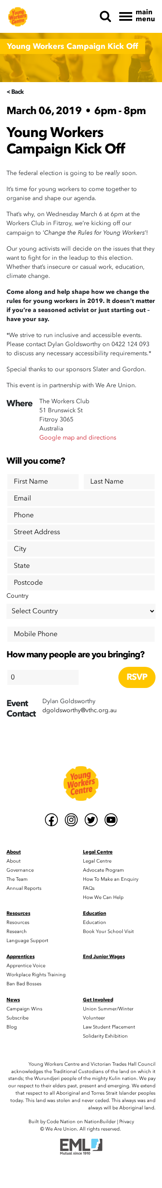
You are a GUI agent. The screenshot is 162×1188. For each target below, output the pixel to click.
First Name (31, 481)
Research (16, 931)
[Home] (18, 16)
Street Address (37, 532)
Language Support (27, 940)
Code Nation (61, 1121)
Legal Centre (97, 861)
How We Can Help (103, 897)
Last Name (107, 481)
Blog (11, 1027)
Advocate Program (103, 870)
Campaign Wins (24, 1009)
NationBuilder (100, 1121)
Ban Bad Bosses (23, 984)
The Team (17, 879)
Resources (17, 922)
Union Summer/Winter (108, 1009)
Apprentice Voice (25, 965)
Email (22, 498)
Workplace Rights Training (36, 974)
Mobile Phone (35, 634)
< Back (14, 92)
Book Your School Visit (108, 931)
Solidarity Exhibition (105, 1036)
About (13, 861)
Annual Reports (23, 888)
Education (94, 922)
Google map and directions (77, 437)
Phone (24, 515)
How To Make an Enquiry (110, 879)
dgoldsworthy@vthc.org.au (79, 710)
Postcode (28, 582)
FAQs (89, 888)
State (22, 565)
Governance (20, 870)
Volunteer (94, 1018)
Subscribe (17, 1018)
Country (17, 596)
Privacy (126, 1121)
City (20, 549)
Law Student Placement (109, 1027)
